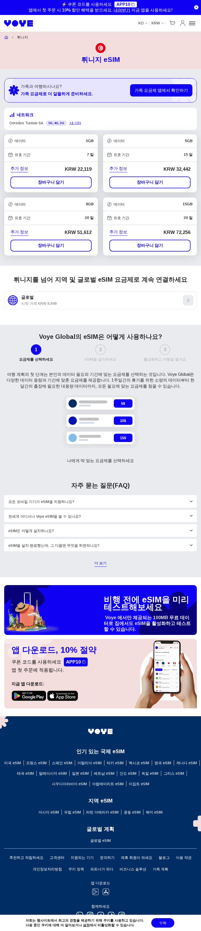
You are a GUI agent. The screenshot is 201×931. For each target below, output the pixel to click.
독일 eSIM (150, 773)
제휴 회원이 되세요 (136, 857)
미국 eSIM (12, 763)
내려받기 (122, 10)
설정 (86, 925)
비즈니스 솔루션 (133, 869)
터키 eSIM (115, 763)
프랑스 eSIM (36, 763)
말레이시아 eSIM (53, 773)
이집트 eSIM (139, 784)
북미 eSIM (154, 812)
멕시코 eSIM (139, 763)
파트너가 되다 (101, 869)
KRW (156, 23)
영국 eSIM (162, 763)
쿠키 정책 (76, 869)
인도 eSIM (128, 773)
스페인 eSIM (62, 763)
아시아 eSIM (48, 812)
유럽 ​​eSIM (72, 812)
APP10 (123, 4)
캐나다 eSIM (186, 763)
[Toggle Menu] (193, 23)
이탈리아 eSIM (89, 763)
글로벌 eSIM (100, 840)
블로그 (164, 857)
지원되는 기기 (82, 857)
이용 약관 (184, 857)
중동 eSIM (132, 812)
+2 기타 (75, 123)
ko (141, 23)
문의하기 (107, 857)
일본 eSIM (80, 773)
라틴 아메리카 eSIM (102, 812)
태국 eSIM (25, 773)
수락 (162, 923)
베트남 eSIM (104, 773)
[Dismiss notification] (196, 7)
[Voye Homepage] (18, 23)
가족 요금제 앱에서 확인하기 (161, 90)
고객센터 (57, 857)
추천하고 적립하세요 (26, 857)
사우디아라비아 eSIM (69, 784)
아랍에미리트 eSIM (108, 784)
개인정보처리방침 (47, 869)
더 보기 (100, 563)
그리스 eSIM (174, 773)
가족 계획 (160, 869)
